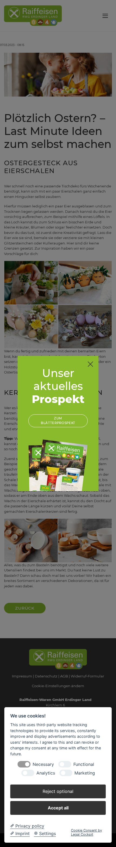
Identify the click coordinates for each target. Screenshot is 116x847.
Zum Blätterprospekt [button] (58, 420)
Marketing (84, 773)
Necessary (43, 764)
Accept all (58, 807)
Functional (83, 764)
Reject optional (58, 791)
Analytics (45, 773)
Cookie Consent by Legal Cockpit (86, 832)
